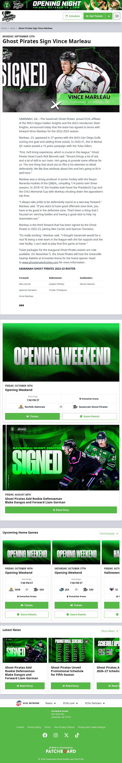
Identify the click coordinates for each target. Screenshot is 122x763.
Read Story (62, 510)
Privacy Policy (34, 727)
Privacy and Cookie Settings (91, 727)
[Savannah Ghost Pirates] (9, 16)
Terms (47, 727)
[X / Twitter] (66, 735)
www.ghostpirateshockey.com (40, 262)
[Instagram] (55, 735)
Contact (20, 727)
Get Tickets (96, 16)
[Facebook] (45, 735)
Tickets (34, 416)
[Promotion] (61, 5)
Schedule (74, 16)
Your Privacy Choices (64, 727)
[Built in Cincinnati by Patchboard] (61, 749)
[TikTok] (77, 735)
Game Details (91, 416)
